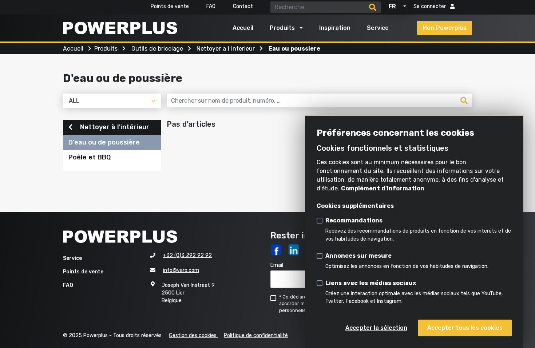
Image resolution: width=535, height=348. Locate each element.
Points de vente (170, 6)
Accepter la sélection (376, 327)
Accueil (243, 27)
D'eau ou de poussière (104, 142)
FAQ (210, 6)
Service (378, 27)
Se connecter (430, 6)
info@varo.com (181, 270)
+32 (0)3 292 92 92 (187, 255)
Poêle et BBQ (89, 157)
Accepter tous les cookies (465, 327)
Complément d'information (382, 188)
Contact (243, 6)
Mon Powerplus (445, 27)
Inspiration (334, 27)
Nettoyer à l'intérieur (113, 127)
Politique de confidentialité (256, 335)
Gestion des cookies (193, 335)
